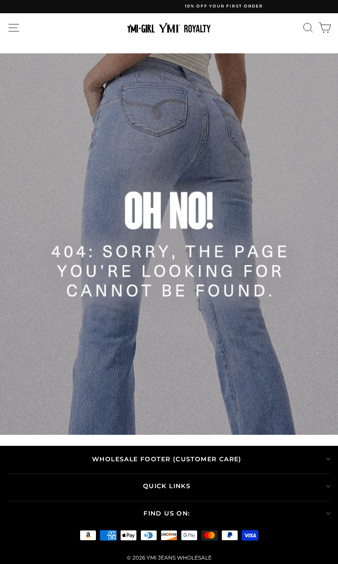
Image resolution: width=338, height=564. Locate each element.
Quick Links (167, 486)
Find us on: (166, 513)
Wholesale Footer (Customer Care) (167, 459)
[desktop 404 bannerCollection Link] (169, 244)
